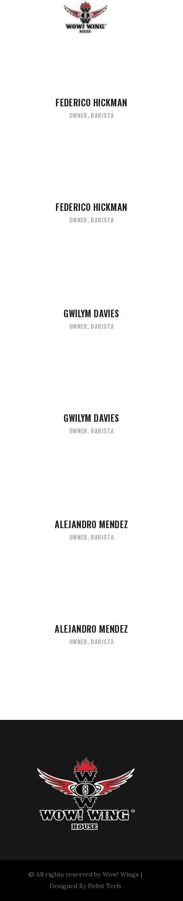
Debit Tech (104, 886)
